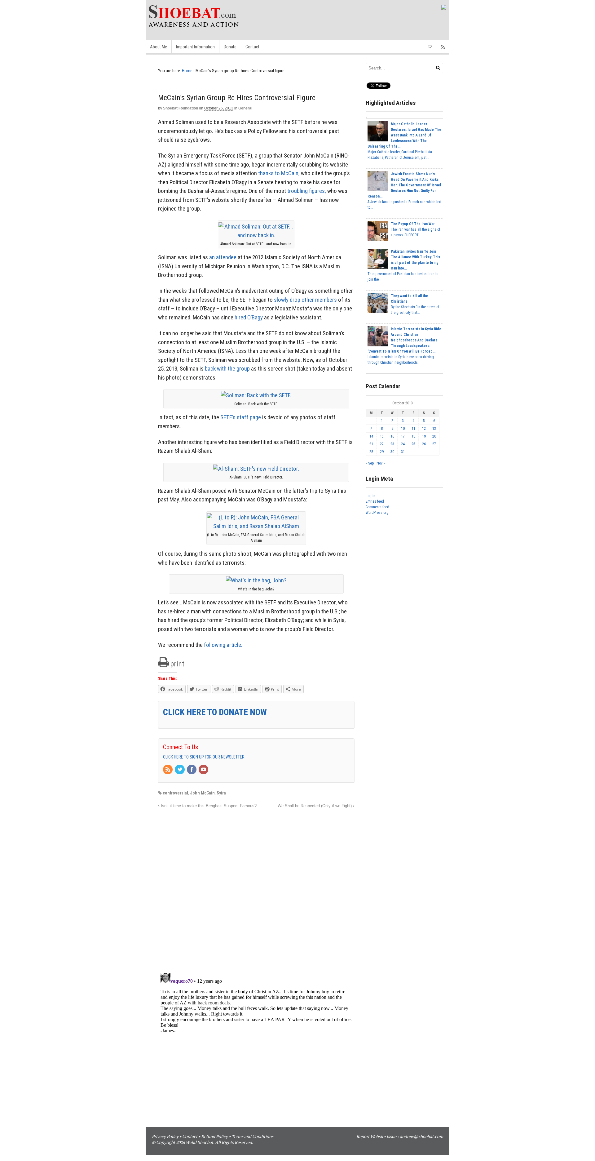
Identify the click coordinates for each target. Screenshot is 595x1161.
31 (403, 452)
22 (382, 444)
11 (413, 428)
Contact (252, 46)
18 (413, 436)
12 (424, 428)
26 (424, 444)
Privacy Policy (165, 1136)
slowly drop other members (305, 299)
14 (371, 436)
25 (413, 444)
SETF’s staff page (240, 417)
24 (403, 444)
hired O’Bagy (249, 317)
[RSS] (168, 769)
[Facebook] (192, 769)
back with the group (227, 368)
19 (424, 436)
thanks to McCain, (279, 173)
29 (382, 452)
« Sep (370, 463)
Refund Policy (214, 1136)
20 (434, 436)
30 (392, 452)
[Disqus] (256, 887)
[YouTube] (204, 769)
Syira (221, 792)
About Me (158, 46)
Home (187, 70)
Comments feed (377, 507)
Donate (230, 46)
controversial (175, 792)
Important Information (195, 46)
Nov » (381, 463)
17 (403, 436)
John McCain (202, 792)
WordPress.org (377, 512)
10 (403, 428)
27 (434, 444)
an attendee (222, 257)
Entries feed (375, 501)
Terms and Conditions (252, 1136)
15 (382, 436)
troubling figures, (306, 190)
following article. (223, 644)
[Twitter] (180, 769)
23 (392, 444)
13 (434, 428)
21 (371, 444)
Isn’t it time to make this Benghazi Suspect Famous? (208, 806)
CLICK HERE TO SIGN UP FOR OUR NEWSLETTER (204, 756)
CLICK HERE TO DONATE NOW (215, 712)
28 (371, 452)
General (245, 108)
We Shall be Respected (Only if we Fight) (315, 806)
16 (392, 436)
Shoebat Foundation (180, 108)
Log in (370, 496)
